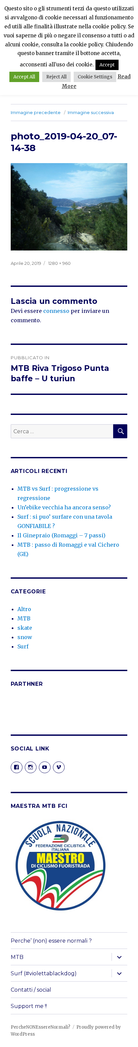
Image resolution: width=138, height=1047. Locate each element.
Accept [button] (107, 65)
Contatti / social (31, 990)
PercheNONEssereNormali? (40, 1027)
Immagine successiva (91, 112)
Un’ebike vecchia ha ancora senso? (64, 507)
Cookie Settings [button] (95, 77)
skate (24, 627)
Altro (24, 609)
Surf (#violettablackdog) (44, 973)
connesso (56, 311)
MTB (23, 618)
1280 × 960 (59, 263)
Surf (22, 646)
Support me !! (29, 1006)
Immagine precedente (36, 112)
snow (24, 637)
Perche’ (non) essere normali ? (51, 941)
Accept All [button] (24, 77)
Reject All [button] (56, 77)
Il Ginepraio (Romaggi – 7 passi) (61, 535)
